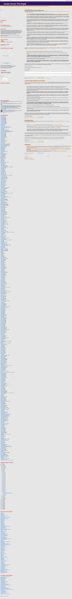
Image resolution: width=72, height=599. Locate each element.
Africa (1, 125)
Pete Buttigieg (2, 352)
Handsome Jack (3, 236)
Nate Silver (2, 333)
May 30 (4, 472)
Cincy (1, 173)
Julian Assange (3, 281)
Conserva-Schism (3, 176)
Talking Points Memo (3, 561)
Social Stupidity (3, 392)
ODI (1, 342)
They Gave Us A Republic (4, 592)
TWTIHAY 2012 (3, 436)
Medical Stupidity (3, 314)
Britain (1, 160)
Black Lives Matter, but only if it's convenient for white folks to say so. (37, 48)
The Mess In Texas (29, 120)
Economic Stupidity (3, 199)
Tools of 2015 (2, 431)
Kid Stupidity (2, 292)
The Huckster (2, 413)
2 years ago (13, 105)
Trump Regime (41, 142)
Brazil (1, 159)
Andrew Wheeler (3, 135)
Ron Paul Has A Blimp (3, 377)
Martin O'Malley (3, 310)
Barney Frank (2, 143)
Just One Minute (3, 536)
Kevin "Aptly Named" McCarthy (5, 291)
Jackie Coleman (3, 257)
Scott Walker (2, 388)
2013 (2, 505)
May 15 (4, 483)
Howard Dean (2, 243)
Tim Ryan (2, 422)
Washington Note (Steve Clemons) (5, 569)
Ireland (1, 252)
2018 (2, 501)
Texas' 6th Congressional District (57, 124)
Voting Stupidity (3, 447)
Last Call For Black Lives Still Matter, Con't (34, 10)
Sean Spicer (2, 389)
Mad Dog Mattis (3, 305)
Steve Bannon (2, 400)
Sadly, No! (2, 555)
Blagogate (2, 154)
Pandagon (2, 548)
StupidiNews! (28, 144)
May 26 (4, 475)
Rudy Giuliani (2, 380)
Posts (2, 78)
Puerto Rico (2, 362)
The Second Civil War (3, 418)
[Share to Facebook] (42, 77)
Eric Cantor (2, 208)
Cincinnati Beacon (3, 580)
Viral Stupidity (2, 445)
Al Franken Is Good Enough (4, 126)
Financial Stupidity (3, 214)
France (1, 216)
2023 (2, 463)
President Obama (3, 359)
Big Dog (2, 150)
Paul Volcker (2, 351)
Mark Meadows (3, 309)
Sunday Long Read (3, 405)
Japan (1, 261)
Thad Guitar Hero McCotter (4, 409)
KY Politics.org (3, 586)
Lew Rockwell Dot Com (4, 538)
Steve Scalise (2, 401)
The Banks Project (3, 590)
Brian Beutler (2, 522)
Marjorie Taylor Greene (4, 307)
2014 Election (2, 118)
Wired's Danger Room (4, 571)
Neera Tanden (2, 334)
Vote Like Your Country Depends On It (6, 446)
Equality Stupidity (3, 207)
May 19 (4, 480)
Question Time (3, 363)
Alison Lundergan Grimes (4, 130)
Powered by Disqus (3, 112)
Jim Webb (2, 270)
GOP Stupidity (34, 78)
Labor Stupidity (3, 296)
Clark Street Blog (3, 582)
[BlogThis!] (40, 77)
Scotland (2, 386)
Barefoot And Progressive (4, 577)
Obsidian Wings (3, 545)
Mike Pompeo (2, 326)
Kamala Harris (2, 282)
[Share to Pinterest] (43, 77)
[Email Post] (38, 77)
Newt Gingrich (2, 336)
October (3, 467)
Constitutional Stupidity (4, 177)
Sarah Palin (2, 384)
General (2, 222)
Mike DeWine (2, 323)
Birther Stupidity (3, 153)
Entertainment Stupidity (4, 204)
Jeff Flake (2, 264)
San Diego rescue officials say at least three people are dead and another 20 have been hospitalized (41, 146)
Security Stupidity (3, 391)
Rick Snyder (2, 370)
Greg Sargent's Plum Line (4, 533)
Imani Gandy (2, 247)
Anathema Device (4, 110)
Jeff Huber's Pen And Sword (4, 534)
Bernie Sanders (3, 146)
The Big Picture (3, 563)
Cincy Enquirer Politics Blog (4, 581)
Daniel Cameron (3, 181)
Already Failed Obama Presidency (5, 131)
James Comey (2, 259)
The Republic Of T (3, 567)
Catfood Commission (3, 165)
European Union (3, 211)
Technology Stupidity (3, 407)
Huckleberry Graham (3, 244)
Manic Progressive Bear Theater (5, 306)
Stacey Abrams (3, 397)
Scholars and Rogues (3, 556)
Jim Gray (2, 269)
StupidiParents (3, 403)
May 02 (4, 495)
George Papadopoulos (4, 223)
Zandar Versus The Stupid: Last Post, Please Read (6, 105)
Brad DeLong (2, 521)
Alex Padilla (2, 129)
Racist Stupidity (45, 78)
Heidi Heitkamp (3, 238)
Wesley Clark (2, 451)
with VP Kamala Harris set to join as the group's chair (58, 151)
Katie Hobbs (2, 285)
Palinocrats (2, 346)
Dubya (1, 198)
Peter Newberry (3, 353)
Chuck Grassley (3, 171)
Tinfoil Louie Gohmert (3, 424)
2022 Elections (3, 121)
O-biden (2, 339)
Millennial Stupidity (3, 328)
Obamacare (2, 341)
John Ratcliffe (2, 277)
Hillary (1, 241)
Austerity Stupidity (3, 140)
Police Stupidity (3, 355)
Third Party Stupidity (3, 419)
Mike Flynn (2, 324)
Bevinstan (2, 148)
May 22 (4, 478)
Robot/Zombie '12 (3, 374)
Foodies (2, 215)
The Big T (2, 410)
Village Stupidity (3, 444)
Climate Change (3, 174)
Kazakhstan (2, 286)
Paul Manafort (2, 350)
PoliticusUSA (2, 551)
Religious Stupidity (3, 367)
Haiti (1, 235)
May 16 (4, 482)
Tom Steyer (2, 427)
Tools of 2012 (2, 429)
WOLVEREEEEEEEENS (4, 456)
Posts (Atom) (30, 157)
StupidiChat (2, 402)
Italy (1, 254)
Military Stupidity (3, 327)
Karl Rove (2, 284)
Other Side (2, 345)
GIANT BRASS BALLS (4, 224)
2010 (2, 507)
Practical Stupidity (3, 358)
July (2, 469)
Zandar (3, 22)
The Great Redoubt (3, 565)
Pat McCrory (2, 347)
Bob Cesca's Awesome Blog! (4, 518)
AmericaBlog (2, 514)
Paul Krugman (2, 349)
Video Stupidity (3, 442)
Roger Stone (2, 376)
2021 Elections (30, 142)
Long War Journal (3, 539)
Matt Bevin (2, 311)
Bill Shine (2, 152)
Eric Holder (2, 210)
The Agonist (2, 562)
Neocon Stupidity (3, 335)
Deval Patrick (2, 189)
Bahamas (2, 142)
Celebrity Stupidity (3, 166)
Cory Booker (2, 178)
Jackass (2, 256)
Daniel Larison (3, 525)
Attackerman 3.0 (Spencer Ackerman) (6, 517)
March (3, 497)
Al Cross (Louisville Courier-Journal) (5, 576)
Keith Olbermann (3, 289)
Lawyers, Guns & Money (4, 537)
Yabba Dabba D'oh (3, 457)
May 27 (4, 474)
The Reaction (2, 566)
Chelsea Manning (3, 168)
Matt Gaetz (2, 312)
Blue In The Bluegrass (4, 578)
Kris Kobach (2, 294)
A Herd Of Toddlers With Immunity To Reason (35, 80)
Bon (2, 21)
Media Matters (2, 542)
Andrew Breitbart (3, 134)
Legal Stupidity (3, 298)
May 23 (4, 477)
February (3, 498)
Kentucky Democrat (3, 585)
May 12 (4, 485)
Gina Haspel (2, 225)
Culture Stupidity (3, 180)
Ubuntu (2, 437)
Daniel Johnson (3, 182)
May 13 (4, 484)
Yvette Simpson (3, 459)
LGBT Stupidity (3, 299)
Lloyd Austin (2, 303)
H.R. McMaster (3, 234)
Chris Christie (2, 169)
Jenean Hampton (3, 266)
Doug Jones (2, 195)
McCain (2, 313)
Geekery (2, 220)
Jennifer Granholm (3, 267)
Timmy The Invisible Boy (4, 423)
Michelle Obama (3, 321)
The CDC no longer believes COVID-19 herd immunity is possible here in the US (36, 82)
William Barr (2, 454)
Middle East (2, 322)
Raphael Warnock (3, 366)
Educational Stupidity (3, 200)
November (3, 466)
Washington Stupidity (3, 450)
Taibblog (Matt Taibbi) (3, 560)
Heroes (2, 240)
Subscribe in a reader (3, 45)
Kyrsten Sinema (3, 295)
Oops (1, 343)
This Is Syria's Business (4, 420)
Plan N (1, 354)
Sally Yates (2, 382)
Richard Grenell (3, 369)
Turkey (1, 433)
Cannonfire (2, 523)
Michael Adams (3, 317)
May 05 (4, 490)
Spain (1, 394)
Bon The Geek (2, 157)
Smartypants (2, 558)
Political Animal (3, 550)
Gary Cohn (2, 219)
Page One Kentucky (3, 587)
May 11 (4, 486)
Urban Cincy (2, 593)
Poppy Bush (2, 357)
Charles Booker (3, 167)
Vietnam (2, 443)
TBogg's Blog (2, 559)
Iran (1, 251)
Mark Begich (2, 308)
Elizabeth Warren (3, 202)
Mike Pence (2, 325)
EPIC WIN (2, 206)
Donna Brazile (2, 194)
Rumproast (2, 554)
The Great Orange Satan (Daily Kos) (5, 564)
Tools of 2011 (2, 428)
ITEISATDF (2, 255)
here (2, 26)
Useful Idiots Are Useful (4, 440)
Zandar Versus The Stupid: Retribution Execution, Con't (6, 107)
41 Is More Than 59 (3, 122)
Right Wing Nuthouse (3, 553)
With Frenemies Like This (4, 455)
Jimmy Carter (2, 271)
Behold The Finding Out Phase (5, 144)
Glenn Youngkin (3, 226)
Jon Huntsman (3, 279)
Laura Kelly (2, 297)
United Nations (3, 439)
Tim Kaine (2, 421)
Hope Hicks (2, 242)
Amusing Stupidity (3, 132)
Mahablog (2, 540)
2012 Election (2, 117)
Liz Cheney (2, 302)
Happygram (2, 237)
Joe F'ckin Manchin (3, 272)
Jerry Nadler (2, 268)
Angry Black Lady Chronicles (4, 515)
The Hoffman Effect (3, 412)
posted (55, 127)
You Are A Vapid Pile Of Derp (4, 458)
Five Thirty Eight (3, 532)
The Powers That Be (3, 416)
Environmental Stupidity (4, 205)
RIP (1, 371)
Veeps (1, 441)
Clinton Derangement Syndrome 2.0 (5, 175)
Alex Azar (2, 128)
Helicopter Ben (3, 239)
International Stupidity (3, 250)
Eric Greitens (2, 209)
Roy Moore (2, 379)
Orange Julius (2, 344)
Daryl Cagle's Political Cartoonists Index (6, 526)
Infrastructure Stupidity (4, 249)
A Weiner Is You (3, 123)
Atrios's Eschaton (3, 516)
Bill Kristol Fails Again (3, 151)
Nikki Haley (2, 337)
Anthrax (2, 138)
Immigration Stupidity (3, 248)
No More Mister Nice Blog (4, 544)
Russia (1, 381)
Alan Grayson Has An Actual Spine (5, 127)
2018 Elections (3, 119)
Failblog (2, 530)
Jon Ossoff (2, 280)
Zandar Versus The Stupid (15, 4)
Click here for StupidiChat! (7, 72)
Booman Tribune (3, 520)
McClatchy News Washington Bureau (6, 541)
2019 (2, 500)
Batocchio (3, 103)
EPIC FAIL (38, 142)
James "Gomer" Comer (4, 258)
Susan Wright (32, 124)
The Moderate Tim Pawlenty (4, 414)
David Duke (2, 184)
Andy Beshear (2, 136)
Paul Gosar (2, 348)
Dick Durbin (2, 190)
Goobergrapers (3, 229)
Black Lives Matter (30, 78)
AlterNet (2, 513)
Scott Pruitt (2, 387)
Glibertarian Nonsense (4, 227)
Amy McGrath (2, 133)
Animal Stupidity (3, 137)
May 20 (4, 479)
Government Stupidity (3, 231)
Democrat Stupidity (34, 142)
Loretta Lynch (2, 304)
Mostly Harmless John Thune (4, 329)
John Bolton (2, 273)
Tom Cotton (2, 425)
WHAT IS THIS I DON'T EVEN (4, 452)
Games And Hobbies (3, 218)
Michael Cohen (3, 318)
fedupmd (3, 101)
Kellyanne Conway (3, 290)
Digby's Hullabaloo (3, 527)
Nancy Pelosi (2, 332)
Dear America (2, 185)
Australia (2, 141)
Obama (2, 340)
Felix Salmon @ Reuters (4, 531)
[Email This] (39, 77)
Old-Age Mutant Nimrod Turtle (39, 78)
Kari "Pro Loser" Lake (3, 283)
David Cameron (3, 183)
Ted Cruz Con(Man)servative (4, 408)
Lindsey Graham (3, 301)
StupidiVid (2, 404)
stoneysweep (4, 108)
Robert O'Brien (3, 373)
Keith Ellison (2, 288)
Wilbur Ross (2, 453)
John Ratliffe (2, 278)
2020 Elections (3, 120)
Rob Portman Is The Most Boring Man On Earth (7, 372)
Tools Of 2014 (2, 430)
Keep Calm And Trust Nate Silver (5, 287)
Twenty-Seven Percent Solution (5, 434)
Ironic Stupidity (3, 253)
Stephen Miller (3, 399)
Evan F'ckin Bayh (3, 212)
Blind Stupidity (2, 155)
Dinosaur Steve (3, 191)
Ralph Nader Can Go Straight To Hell (5, 365)
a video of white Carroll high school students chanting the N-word (51, 43)
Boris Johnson (2, 158)
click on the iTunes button (5, 66)
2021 (2, 465)
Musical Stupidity (3, 331)
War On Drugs (2, 448)
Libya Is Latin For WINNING (4, 300)
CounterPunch (3, 524)
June (2, 470)
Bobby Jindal (2, 156)
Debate (2, 186)
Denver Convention (3, 188)
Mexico (2, 316)
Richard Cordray (3, 368)
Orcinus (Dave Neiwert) (4, 546)
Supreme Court (3, 406)
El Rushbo (2, 201)
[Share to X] (41, 77)
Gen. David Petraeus (3, 221)
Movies (2, 330)
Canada (2, 163)
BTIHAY (2, 161)
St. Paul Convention (3, 396)
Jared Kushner (3, 262)
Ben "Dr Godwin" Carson (4, 145)
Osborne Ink (2, 547)
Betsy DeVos (2, 147)
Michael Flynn (2, 319)
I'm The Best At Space (3, 245)
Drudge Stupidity (3, 197)
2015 (2, 503)
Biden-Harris (2, 149)
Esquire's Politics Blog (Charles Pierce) (6, 529)
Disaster (2, 192)
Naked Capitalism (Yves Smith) (5, 543)
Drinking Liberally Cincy (4, 583)
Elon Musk (2, 203)
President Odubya (3, 360)
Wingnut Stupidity (49, 78)
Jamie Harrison (3, 260)
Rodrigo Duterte (3, 375)
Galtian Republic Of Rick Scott (5, 217)
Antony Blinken (3, 139)
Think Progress (3, 568)
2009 (2, 508)
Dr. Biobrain (2, 528)
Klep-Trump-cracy (3, 293)
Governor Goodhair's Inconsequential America (7, 232)
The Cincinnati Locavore (4, 591)
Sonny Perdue (2, 393)
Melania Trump (3, 315)
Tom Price (2, 426)
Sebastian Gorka (3, 390)
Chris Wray (2, 170)
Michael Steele (3, 320)
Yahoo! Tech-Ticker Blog (4, 572)
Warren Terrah (2, 449)
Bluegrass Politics (3, 579)
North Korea (2, 338)
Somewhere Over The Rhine (4, 588)
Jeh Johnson (2, 265)
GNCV (1, 228)
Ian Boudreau (2, 246)
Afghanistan (2, 124)
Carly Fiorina (2, 164)
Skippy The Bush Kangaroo (4, 557)
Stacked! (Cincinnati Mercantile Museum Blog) (7, 589)
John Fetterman (3, 274)
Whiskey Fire (2, 570)
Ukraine (2, 438)
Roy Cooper (2, 378)
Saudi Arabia (2, 385)
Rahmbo (2, 364)
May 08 (4, 488)
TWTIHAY (2, 435)
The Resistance (3, 417)
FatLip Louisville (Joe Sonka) (4, 584)
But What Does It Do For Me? (4, 162)
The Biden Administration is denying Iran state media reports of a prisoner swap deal (39, 148)
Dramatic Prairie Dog (3, 196)
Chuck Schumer (3, 172)
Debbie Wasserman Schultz (4, 187)
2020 (2, 499)
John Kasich (2, 275)
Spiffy (1, 395)
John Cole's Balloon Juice (4, 535)
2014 (2, 504)
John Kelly (2, 276)
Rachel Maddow (3, 552)
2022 (2, 464)
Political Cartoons (3, 356)
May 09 (4, 487)
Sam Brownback (3, 383)
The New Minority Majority (4, 415)
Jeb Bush (2, 263)
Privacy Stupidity (3, 361)
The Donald (2, 411)
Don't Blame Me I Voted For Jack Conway (6, 193)
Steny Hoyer (2, 398)
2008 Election (2, 116)
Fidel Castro (2, 213)
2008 (2, 509)
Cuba (1, 179)
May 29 (4, 473)
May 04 (4, 491)
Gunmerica (2, 233)
